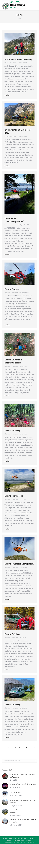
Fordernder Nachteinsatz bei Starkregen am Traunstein (22, 776)
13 (35, 748)
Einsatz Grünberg (12, 430)
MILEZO (29, 838)
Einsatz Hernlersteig (13, 496)
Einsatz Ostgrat (11, 289)
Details (6, 95)
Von (13, 63)
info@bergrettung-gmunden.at (13, 842)
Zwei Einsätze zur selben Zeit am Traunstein (20, 811)
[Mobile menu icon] (35, 5)
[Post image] (5, 776)
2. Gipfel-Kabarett (15, 792)
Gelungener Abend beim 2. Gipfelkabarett (23, 784)
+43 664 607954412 (28, 842)
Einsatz (6, 136)
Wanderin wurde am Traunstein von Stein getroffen (23, 801)
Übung (6, 63)
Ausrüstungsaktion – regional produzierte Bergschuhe (23, 821)
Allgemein (7, 292)
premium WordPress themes (23, 840)
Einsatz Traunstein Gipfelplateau (19, 564)
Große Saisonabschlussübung (18, 59)
